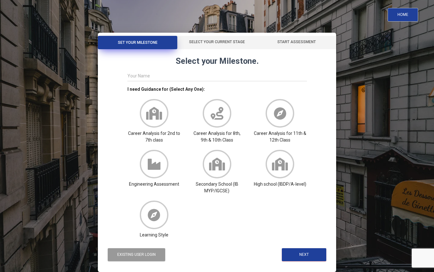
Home (402, 14)
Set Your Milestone (138, 42)
